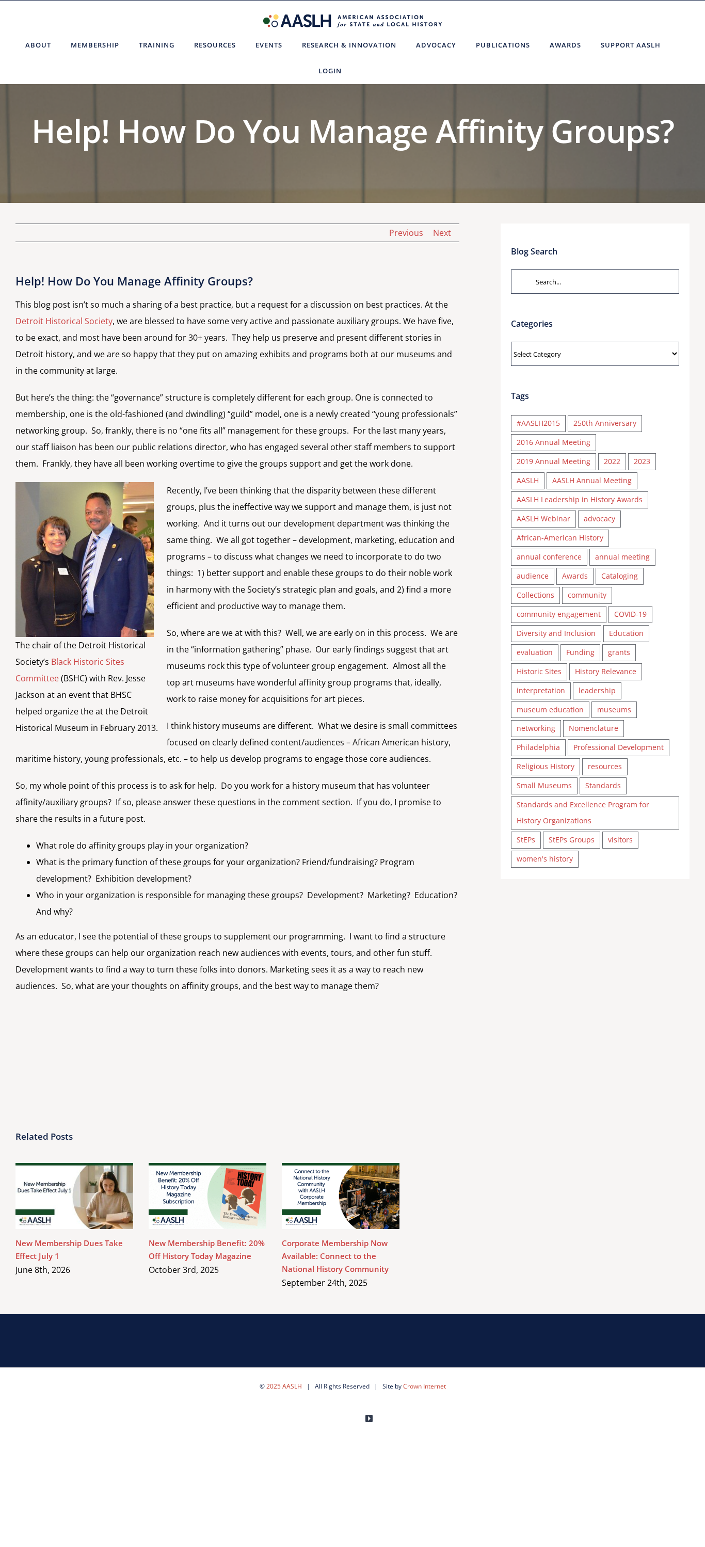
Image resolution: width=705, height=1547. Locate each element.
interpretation (541, 690)
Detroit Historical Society (64, 321)
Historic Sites (539, 671)
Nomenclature (593, 728)
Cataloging (619, 576)
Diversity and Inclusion (556, 633)
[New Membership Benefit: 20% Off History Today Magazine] (207, 1196)
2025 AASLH (284, 1386)
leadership (597, 690)
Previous (406, 232)
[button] (364, 71)
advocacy (599, 518)
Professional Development (618, 747)
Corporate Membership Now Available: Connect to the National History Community (326, 1195)
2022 (612, 461)
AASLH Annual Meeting (592, 480)
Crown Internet (424, 1386)
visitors (620, 839)
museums (614, 709)
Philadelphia (538, 747)
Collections (535, 595)
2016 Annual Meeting (553, 442)
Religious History (545, 766)
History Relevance (605, 671)
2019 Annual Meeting (553, 461)
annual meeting (622, 557)
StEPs (526, 839)
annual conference (549, 557)
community (587, 595)
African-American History (560, 538)
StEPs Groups (572, 839)
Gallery (89, 1195)
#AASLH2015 (538, 423)
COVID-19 (630, 614)
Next (442, 232)
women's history (545, 859)
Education (626, 633)
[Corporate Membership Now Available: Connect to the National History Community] (340, 1196)
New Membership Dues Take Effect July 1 (59, 1195)
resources (605, 766)
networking (536, 728)
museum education (550, 709)
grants (619, 652)
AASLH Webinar (543, 518)
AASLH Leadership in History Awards (580, 499)
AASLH (528, 480)
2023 (642, 461)
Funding (580, 652)
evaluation (535, 652)
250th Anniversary (604, 423)
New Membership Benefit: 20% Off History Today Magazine (192, 1195)
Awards (575, 576)
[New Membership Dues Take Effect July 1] (74, 1196)
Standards (603, 785)
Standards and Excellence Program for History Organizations (583, 812)
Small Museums (544, 785)
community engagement (559, 614)
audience (533, 576)
